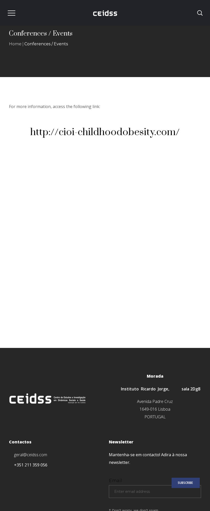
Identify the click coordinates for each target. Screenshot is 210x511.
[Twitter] (21, 475)
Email (115, 480)
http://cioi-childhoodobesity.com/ (105, 132)
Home (15, 43)
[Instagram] (32, 475)
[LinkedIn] (43, 475)
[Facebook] (10, 475)
